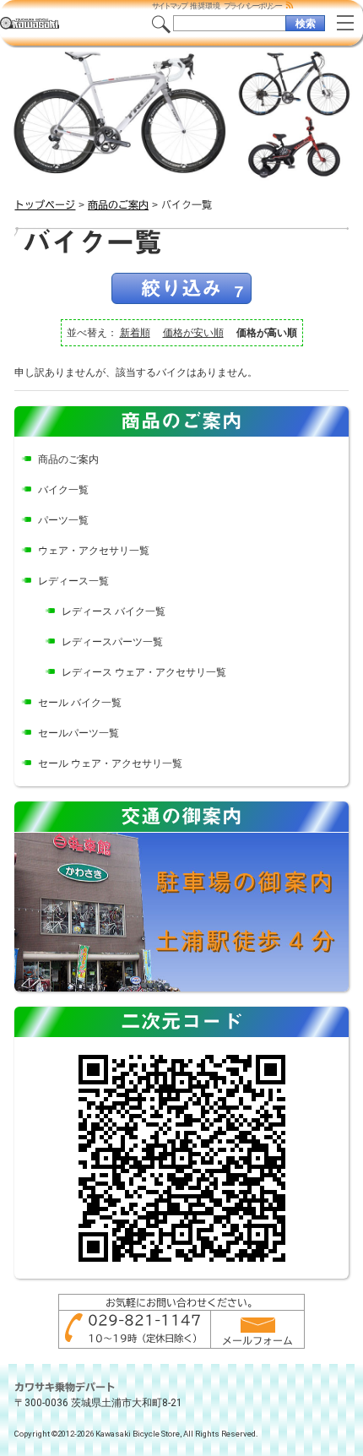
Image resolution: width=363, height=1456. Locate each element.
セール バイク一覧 (80, 703)
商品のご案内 (118, 204)
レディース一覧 (73, 581)
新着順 (135, 333)
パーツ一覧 (63, 520)
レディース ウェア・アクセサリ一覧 (144, 672)
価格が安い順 (193, 333)
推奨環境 (205, 6)
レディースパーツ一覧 (112, 642)
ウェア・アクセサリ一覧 (93, 551)
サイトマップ (169, 6)
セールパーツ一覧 (78, 733)
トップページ (44, 204)
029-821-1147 (144, 1320)
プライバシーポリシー (252, 6)
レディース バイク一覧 (113, 611)
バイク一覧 (63, 490)
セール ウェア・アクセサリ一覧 (110, 763)
